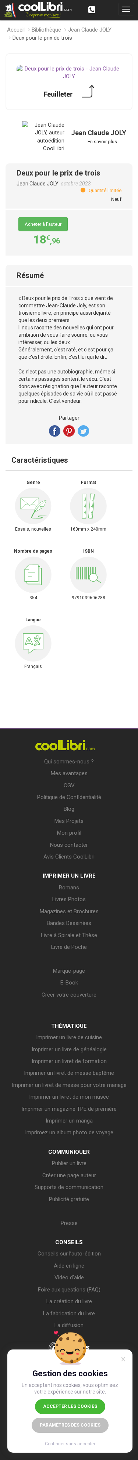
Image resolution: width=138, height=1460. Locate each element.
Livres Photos (69, 899)
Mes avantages (69, 773)
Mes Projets (69, 821)
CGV (69, 785)
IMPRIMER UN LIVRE (69, 875)
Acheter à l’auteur (43, 224)
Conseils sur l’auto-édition (69, 1253)
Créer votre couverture (69, 994)
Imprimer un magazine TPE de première (69, 1109)
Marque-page (69, 971)
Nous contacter (69, 845)
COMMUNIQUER (69, 1152)
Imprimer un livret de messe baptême (69, 1073)
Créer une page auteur (69, 1175)
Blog (69, 809)
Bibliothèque (46, 29)
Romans (69, 887)
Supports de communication (69, 1187)
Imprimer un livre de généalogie (69, 1049)
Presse (69, 1223)
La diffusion (69, 1325)
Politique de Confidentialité (69, 797)
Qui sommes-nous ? (69, 761)
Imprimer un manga (69, 1120)
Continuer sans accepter (70, 1443)
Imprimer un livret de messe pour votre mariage (69, 1085)
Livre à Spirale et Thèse (69, 935)
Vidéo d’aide (69, 1277)
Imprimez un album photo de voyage (69, 1132)
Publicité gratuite (69, 1199)
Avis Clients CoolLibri (69, 856)
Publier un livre (69, 1163)
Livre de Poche (69, 947)
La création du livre (69, 1301)
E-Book (69, 982)
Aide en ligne (69, 1265)
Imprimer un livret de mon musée (69, 1097)
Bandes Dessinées (69, 923)
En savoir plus (102, 141)
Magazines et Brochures (69, 911)
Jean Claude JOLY (90, 29)
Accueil (16, 29)
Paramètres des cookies (70, 1425)
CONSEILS (69, 1242)
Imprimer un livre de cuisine (69, 1037)
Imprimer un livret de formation (69, 1061)
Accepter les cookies (70, 1406)
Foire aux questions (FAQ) (69, 1289)
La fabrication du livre (69, 1313)
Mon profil (69, 833)
